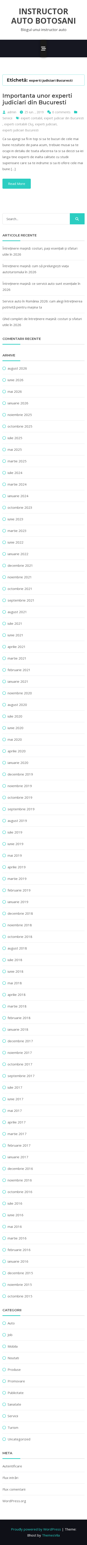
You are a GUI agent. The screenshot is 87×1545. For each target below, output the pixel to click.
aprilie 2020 (17, 751)
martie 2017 (17, 1133)
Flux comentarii (13, 1489)
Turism (13, 1427)
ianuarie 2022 (18, 554)
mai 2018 (15, 983)
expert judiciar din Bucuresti (64, 118)
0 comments (61, 112)
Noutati (13, 1358)
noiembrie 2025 (20, 414)
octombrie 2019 (20, 797)
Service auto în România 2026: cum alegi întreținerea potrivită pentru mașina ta (42, 304)
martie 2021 (17, 658)
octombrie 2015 (20, 1296)
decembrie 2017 (20, 1041)
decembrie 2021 (20, 565)
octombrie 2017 (20, 1064)
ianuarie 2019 (18, 902)
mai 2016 (15, 1226)
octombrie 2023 (20, 507)
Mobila (13, 1346)
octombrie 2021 (20, 588)
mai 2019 (15, 855)
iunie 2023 (15, 519)
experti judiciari (46, 124)
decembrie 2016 (20, 1168)
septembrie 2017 (21, 1075)
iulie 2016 (15, 1203)
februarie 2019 (19, 890)
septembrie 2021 (21, 600)
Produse (14, 1369)
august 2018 (17, 948)
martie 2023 (17, 530)
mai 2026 (15, 391)
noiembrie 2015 (20, 1284)
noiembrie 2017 (20, 1052)
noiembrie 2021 (20, 577)
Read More (16, 183)
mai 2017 (15, 1110)
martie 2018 (17, 1006)
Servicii (7, 118)
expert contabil (31, 118)
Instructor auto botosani (43, 16)
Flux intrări (10, 1477)
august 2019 (17, 820)
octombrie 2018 (20, 936)
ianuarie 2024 (18, 496)
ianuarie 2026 (18, 403)
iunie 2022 (15, 542)
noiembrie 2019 (20, 786)
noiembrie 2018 (20, 925)
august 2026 (17, 368)
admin (11, 112)
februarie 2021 (19, 670)
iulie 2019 (15, 832)
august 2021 (17, 612)
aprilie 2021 (17, 646)
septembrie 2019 (21, 809)
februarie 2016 (19, 1249)
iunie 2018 (15, 971)
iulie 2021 (15, 623)
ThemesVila (51, 1535)
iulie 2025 (15, 438)
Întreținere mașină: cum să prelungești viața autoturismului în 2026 (35, 269)
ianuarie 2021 (18, 681)
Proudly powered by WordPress (36, 1529)
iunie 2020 (15, 728)
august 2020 (17, 704)
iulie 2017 (15, 1087)
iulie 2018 (15, 960)
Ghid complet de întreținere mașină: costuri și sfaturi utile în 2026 (42, 321)
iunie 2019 (15, 844)
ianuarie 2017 (18, 1157)
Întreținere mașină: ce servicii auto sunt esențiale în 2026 (41, 286)
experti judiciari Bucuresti (20, 130)
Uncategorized (19, 1439)
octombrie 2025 (20, 426)
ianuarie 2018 (18, 1029)
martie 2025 (17, 461)
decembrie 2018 (20, 913)
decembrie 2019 (20, 774)
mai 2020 (15, 739)
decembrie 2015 (20, 1273)
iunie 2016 (15, 1215)
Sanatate (14, 1404)
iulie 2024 (15, 472)
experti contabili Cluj (18, 124)
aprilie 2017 (17, 1122)
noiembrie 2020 (20, 693)
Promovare (16, 1381)
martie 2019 (17, 878)
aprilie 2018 (17, 994)
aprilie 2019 (17, 867)
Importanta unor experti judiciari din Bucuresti (37, 99)
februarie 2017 (19, 1145)
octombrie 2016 (20, 1191)
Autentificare (12, 1466)
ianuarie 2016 (18, 1261)
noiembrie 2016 (20, 1180)
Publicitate (16, 1392)
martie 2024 (17, 484)
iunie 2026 (15, 380)
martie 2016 (17, 1238)
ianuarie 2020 (18, 762)
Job (10, 1334)
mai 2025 (15, 449)
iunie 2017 (15, 1099)
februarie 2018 (19, 1018)
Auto (11, 1323)
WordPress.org (14, 1501)
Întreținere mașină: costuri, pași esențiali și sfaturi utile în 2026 (39, 251)
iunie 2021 (15, 635)
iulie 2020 (15, 716)
